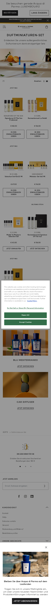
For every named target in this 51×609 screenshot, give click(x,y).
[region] (25, 304)
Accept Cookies (25, 322)
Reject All (25, 315)
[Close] (46, 547)
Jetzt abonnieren (25, 601)
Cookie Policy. (32, 301)
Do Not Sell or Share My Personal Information (25, 308)
